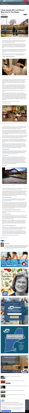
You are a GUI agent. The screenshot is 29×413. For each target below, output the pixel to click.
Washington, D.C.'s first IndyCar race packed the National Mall (13, 376)
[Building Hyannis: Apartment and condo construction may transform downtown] (14, 364)
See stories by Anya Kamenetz (9, 248)
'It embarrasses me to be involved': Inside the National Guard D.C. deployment (15, 380)
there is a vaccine (14, 195)
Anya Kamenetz (5, 14)
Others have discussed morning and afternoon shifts (9, 153)
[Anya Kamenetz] (2, 245)
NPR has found (5, 147)
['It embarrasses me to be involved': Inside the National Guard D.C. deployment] (3, 381)
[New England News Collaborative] (14, 339)
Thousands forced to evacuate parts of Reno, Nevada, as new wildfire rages (15, 390)
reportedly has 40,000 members (6, 200)
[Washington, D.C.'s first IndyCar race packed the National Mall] (3, 377)
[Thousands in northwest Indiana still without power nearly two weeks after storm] (3, 395)
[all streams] (28, 3)
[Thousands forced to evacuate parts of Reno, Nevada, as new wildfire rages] (3, 391)
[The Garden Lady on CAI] (14, 282)
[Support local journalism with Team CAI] (14, 259)
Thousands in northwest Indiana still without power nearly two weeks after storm (16, 394)
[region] (12, 405)
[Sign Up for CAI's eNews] (14, 311)
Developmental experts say (6, 227)
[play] (2, 3)
